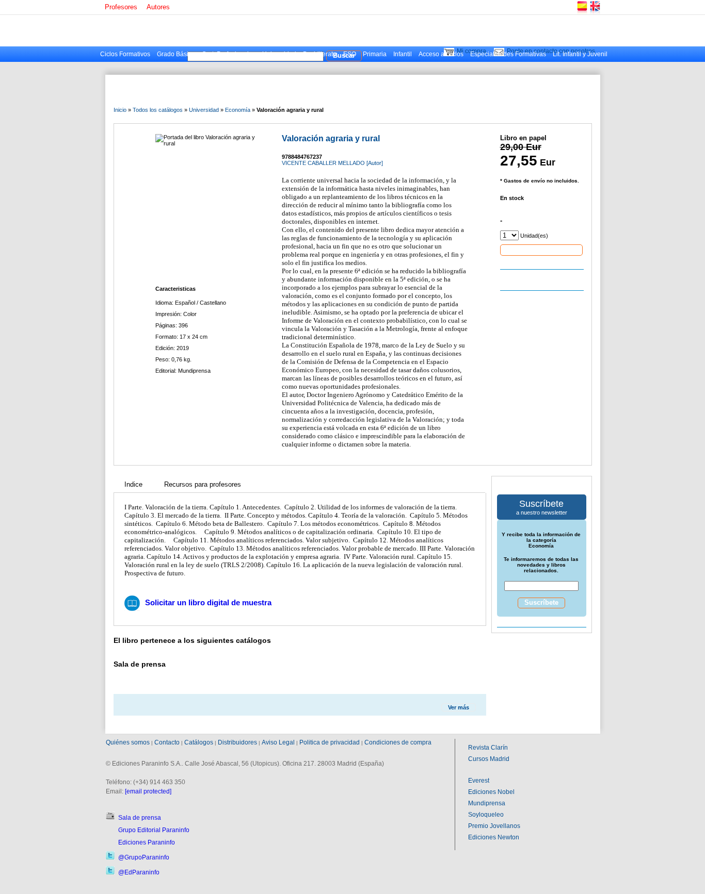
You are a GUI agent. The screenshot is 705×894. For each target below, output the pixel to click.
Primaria (375, 54)
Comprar (541, 249)
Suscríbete (541, 602)
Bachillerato (320, 54)
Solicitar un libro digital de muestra (208, 602)
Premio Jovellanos (494, 826)
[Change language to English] (594, 12)
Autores (158, 7)
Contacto (167, 742)
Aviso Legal (278, 742)
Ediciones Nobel (491, 792)
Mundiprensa (486, 803)
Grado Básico (176, 54)
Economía (237, 110)
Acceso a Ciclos (441, 54)
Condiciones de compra (397, 742)
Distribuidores (237, 742)
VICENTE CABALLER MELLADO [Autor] (332, 163)
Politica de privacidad (329, 742)
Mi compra (471, 51)
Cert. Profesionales (228, 54)
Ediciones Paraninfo (146, 842)
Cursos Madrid (488, 759)
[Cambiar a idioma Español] (581, 12)
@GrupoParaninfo (143, 857)
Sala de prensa (139, 817)
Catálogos (198, 742)
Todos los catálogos (158, 110)
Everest (478, 780)
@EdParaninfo (138, 872)
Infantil (402, 54)
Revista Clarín (488, 747)
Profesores (121, 7)
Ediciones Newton (493, 837)
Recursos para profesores (202, 484)
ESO (349, 54)
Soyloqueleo (486, 814)
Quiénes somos (128, 742)
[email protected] (148, 791)
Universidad (279, 54)
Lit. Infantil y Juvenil (580, 54)
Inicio (120, 110)
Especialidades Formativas (508, 54)
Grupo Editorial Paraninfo (153, 830)
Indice (133, 484)
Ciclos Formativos (125, 54)
